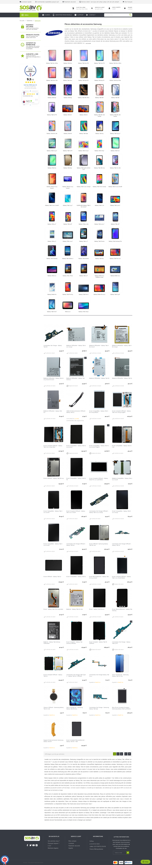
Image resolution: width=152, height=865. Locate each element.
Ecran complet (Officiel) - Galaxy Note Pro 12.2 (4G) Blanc (98, 479)
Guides (46, 15)
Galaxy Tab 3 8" (115, 224)
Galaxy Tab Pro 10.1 (115, 258)
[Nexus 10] (68, 304)
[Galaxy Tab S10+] (68, 72)
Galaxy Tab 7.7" (83, 275)
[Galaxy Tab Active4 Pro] (115, 233)
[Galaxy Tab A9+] (68, 160)
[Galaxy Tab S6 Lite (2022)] (115, 107)
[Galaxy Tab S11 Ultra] (52, 55)
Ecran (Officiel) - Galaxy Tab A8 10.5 (54, 478)
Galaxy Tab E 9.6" (115, 294)
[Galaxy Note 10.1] (115, 268)
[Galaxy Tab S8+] (99, 90)
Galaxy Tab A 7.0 (99, 205)
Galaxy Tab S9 (68, 97)
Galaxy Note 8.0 (51, 294)
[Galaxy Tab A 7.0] (99, 197)
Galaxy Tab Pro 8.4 (68, 294)
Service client (76, 836)
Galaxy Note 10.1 (115, 275)
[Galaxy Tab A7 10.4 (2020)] (68, 179)
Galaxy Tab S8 (115, 97)
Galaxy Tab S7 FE (52, 114)
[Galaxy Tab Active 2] (68, 250)
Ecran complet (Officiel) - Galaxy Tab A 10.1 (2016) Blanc (121, 577)
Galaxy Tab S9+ (52, 97)
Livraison (71, 843)
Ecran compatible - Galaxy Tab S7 (76, 576)
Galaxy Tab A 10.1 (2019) (83, 186)
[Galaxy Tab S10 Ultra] (115, 55)
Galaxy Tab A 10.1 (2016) (52, 205)
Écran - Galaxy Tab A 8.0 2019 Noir (53, 609)
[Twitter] (30, 845)
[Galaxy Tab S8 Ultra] (84, 90)
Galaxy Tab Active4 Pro (115, 241)
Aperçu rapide (57, 341)
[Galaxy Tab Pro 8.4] (68, 286)
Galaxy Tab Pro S (83, 294)
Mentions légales (53, 848)
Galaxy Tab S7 (84, 114)
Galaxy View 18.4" (84, 311)
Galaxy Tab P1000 (99, 241)
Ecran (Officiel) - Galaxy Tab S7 (52, 576)
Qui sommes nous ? (54, 841)
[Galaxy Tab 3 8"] (115, 216)
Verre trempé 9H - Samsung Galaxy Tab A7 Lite (120, 675)
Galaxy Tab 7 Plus (68, 275)
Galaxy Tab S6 (68, 133)
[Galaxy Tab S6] (68, 125)
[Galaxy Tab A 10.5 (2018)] (115, 179)
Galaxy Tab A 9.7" (68, 205)
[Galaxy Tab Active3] (52, 250)
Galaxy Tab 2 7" (83, 241)
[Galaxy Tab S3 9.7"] (115, 125)
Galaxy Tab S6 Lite (52, 133)
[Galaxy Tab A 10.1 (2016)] (52, 197)
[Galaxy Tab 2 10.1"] (68, 233)
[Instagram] (36, 845)
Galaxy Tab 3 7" (52, 241)
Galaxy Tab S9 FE (99, 80)
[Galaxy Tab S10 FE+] (84, 55)
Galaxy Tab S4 (99, 133)
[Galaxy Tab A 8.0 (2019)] (99, 179)
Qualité (71, 848)
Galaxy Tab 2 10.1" (68, 241)
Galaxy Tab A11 (52, 168)
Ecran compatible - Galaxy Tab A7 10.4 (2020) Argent (99, 446)
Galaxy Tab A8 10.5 (99, 168)
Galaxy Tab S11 (68, 63)
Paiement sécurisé (74, 845)
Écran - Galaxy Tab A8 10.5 (96, 609)
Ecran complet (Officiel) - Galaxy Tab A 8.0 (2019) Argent (121, 411)
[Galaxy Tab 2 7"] (84, 233)
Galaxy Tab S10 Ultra (115, 63)
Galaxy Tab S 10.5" (83, 150)
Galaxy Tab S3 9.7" (115, 133)
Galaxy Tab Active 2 (67, 258)
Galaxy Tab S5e (83, 133)
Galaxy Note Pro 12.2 (99, 294)
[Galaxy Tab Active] (84, 250)
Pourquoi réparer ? (53, 843)
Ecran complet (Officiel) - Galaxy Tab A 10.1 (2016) (75, 511)
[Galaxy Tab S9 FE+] (84, 72)
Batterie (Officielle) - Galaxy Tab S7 (122, 378)
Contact (90, 15)
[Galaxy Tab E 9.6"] (115, 286)
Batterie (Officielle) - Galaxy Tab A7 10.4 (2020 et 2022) (54, 379)
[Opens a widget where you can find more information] (145, 862)
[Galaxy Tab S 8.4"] (99, 143)
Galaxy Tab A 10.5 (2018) (115, 186)
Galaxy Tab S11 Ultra (52, 63)
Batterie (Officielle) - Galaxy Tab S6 (99, 378)
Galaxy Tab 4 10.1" (115, 205)
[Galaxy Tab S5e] (84, 125)
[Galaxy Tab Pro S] (84, 286)
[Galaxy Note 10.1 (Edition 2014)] (99, 268)
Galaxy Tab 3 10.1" (99, 224)
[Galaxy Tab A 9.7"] (68, 197)
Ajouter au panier (50, 341)
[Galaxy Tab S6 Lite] (52, 125)
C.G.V (49, 845)
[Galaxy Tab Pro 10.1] (115, 250)
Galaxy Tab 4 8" (67, 224)
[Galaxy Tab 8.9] (99, 250)
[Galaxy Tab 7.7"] (84, 268)
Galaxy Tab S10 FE (99, 63)
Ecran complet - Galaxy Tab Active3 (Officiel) (74, 642)
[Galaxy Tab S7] (84, 107)
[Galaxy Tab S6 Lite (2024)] (99, 107)
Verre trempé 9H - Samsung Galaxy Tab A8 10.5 (74, 708)
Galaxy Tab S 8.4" (99, 150)
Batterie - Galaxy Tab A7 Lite (74, 609)
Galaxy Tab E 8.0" (52, 311)
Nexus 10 (67, 311)
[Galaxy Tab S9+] (52, 90)
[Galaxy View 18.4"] (84, 304)
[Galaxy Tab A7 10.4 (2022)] (52, 179)
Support (79, 15)
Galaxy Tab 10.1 (52, 275)
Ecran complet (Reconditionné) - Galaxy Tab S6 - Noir (75, 740)
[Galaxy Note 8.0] (52, 286)
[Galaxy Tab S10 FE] (99, 55)
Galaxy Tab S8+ (99, 97)
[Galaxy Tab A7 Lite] (115, 160)
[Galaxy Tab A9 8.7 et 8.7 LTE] (84, 160)
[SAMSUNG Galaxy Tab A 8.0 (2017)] (84, 197)
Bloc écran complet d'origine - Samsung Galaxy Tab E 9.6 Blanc (121, 708)
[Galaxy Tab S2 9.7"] (52, 143)
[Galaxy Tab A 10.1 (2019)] (84, 179)
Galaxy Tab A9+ (67, 168)
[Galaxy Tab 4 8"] (68, 216)
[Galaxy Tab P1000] (99, 233)
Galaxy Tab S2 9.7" (52, 150)
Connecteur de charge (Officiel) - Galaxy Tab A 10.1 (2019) (99, 511)
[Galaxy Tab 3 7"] (52, 233)
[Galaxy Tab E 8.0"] (52, 304)
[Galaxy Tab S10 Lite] (52, 72)
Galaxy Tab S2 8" (67, 150)
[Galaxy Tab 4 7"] (52, 216)
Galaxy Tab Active (83, 258)
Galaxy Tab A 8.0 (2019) (99, 186)
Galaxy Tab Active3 (52, 258)
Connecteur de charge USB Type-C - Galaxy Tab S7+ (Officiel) (76, 675)
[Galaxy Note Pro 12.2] (99, 286)
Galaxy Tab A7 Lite (115, 168)
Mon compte (72, 841)
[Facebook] (27, 845)
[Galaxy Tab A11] (52, 160)
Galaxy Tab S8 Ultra (83, 97)
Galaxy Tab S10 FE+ (83, 63)
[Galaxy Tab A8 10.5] (99, 160)
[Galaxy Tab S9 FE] (99, 72)
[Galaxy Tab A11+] (115, 143)
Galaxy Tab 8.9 (99, 258)
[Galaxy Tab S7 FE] (52, 107)
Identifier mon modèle (62, 15)
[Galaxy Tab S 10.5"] (84, 143)
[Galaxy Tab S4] (99, 125)
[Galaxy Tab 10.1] (52, 268)
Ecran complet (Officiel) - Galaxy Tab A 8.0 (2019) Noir (53, 446)
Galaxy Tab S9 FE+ (83, 80)
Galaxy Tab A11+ (115, 150)
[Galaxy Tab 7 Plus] (68, 268)
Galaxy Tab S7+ (68, 114)
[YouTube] (33, 845)
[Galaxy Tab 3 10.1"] (99, 216)
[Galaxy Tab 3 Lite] (84, 216)
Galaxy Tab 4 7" (52, 224)
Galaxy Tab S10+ (67, 80)
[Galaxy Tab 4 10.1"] (115, 197)
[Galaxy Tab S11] (68, 55)
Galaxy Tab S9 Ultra (115, 80)
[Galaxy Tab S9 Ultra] (115, 72)
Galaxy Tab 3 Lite (83, 224)
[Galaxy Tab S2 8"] (68, 143)
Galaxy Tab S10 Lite (52, 80)
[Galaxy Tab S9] (68, 90)
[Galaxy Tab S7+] (68, 107)
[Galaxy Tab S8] (115, 90)
